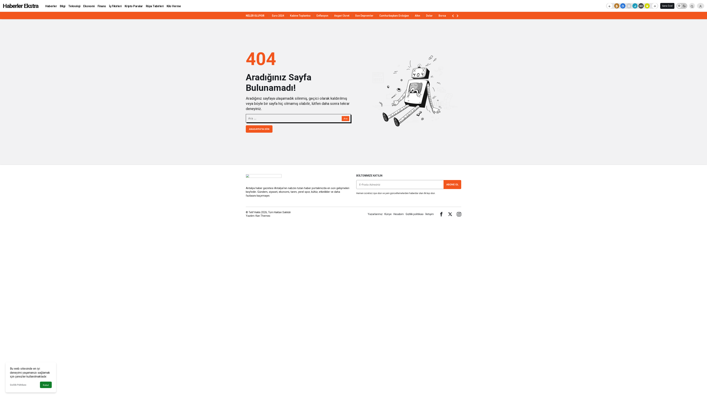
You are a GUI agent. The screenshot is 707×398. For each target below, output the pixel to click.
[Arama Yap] (692, 6)
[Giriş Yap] (700, 6)
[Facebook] (441, 214)
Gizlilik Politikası (18, 385)
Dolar (429, 15)
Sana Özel (667, 6)
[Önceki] (609, 6)
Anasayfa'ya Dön (259, 129)
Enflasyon (322, 15)
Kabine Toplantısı (300, 15)
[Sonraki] (654, 6)
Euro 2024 (278, 15)
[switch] (681, 6)
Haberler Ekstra (20, 5)
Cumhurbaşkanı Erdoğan (394, 15)
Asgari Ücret (341, 15)
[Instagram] (459, 214)
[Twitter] (450, 214)
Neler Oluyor (255, 15)
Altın (417, 15)
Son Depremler (364, 15)
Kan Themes (263, 215)
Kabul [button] (46, 385)
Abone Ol (452, 184)
